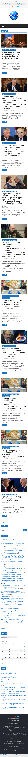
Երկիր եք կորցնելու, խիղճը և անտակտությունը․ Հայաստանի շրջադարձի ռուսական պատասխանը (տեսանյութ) (14, 304)
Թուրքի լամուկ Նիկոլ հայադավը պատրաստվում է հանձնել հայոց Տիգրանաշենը (10, 610)
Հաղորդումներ (14, 296)
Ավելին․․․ (3, 628)
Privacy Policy (14, 738)
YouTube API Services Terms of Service (14, 743)
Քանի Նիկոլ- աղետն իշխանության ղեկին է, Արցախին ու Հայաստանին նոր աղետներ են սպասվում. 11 (13, 352)
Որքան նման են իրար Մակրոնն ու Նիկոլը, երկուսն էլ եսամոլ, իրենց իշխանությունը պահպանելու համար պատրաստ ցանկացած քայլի (12, 200)
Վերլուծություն (12, 191)
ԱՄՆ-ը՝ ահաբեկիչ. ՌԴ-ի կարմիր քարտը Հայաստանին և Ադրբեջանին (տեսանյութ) (13, 453)
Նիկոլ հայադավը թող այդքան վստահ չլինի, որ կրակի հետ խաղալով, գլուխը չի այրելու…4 (12, 55)
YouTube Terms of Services (14, 741)
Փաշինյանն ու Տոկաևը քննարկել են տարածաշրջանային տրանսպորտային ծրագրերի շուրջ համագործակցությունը (12, 621)
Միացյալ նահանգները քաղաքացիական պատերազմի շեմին (11, 499)
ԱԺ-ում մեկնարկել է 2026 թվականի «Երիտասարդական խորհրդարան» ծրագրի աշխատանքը (13, 592)
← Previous (5, 523)
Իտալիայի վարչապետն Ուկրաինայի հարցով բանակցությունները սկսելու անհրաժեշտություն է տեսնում (13, 587)
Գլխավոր (5, 49)
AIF (4, 668)
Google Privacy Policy (14, 746)
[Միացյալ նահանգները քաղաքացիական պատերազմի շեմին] (14, 479)
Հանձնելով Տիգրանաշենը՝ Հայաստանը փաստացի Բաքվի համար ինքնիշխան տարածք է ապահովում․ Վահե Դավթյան (12, 580)
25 (6, 657)
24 (2, 657)
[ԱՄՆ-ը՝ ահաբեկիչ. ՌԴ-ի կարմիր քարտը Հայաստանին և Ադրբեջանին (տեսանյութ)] (14, 431)
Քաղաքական (12, 49)
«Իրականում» (6, 296)
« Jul (2, 663)
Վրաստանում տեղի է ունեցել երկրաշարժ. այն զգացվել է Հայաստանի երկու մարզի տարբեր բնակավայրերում (14, 615)
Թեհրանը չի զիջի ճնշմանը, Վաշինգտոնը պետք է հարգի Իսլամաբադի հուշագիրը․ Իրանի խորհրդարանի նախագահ (12, 557)
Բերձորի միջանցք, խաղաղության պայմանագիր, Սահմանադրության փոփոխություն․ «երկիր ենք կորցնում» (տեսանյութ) (14, 403)
